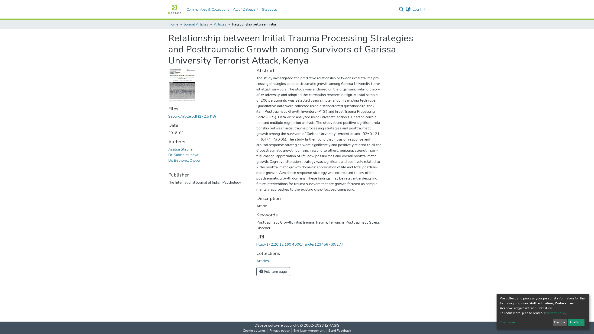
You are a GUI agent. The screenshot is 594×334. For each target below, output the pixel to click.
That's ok (576, 322)
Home (173, 24)
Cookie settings (254, 330)
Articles (220, 24)
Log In (418, 9)
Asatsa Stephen (181, 149)
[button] (408, 9)
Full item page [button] (275, 271)
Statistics (269, 9)
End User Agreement (309, 330)
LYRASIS (332, 325)
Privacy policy (280, 330)
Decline (559, 322)
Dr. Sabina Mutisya (183, 154)
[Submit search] (401, 9)
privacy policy (556, 313)
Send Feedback (339, 330)
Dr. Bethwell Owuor (184, 160)
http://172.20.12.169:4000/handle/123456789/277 (299, 244)
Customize (507, 322)
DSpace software (269, 325)
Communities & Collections (208, 9)
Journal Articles (196, 24)
